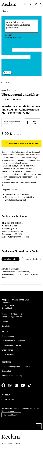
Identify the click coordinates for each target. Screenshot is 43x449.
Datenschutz (6, 371)
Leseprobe (7, 82)
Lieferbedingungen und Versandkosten (17, 366)
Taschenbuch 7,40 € (14, 122)
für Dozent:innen (8, 355)
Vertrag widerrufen (11, 415)
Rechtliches (6, 362)
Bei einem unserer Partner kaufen (23, 143)
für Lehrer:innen (7, 336)
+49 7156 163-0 (15, 314)
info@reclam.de (15, 317)
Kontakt (4, 321)
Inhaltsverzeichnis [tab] (31, 259)
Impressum (5, 395)
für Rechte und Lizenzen (11, 345)
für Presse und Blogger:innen (13, 341)
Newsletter (5, 326)
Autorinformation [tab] (10, 259)
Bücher (5, 11)
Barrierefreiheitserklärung (11, 376)
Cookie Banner (7, 399)
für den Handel (7, 350)
